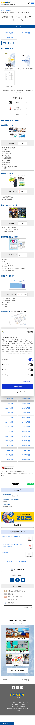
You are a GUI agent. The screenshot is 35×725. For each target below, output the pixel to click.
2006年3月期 (26, 441)
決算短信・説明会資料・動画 (16, 591)
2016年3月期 (26, 417)
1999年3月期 (9, 459)
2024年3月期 (26, 33)
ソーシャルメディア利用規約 (16, 706)
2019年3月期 (9, 413)
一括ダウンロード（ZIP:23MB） (17, 561)
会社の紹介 (11, 594)
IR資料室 (8, 10)
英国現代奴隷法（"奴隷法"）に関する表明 (17, 708)
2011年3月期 (9, 431)
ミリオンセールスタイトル (16, 597)
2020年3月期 (26, 408)
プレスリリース (12, 600)
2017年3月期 (9, 417)
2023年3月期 (9, 38)
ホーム (2, 10)
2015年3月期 (9, 422)
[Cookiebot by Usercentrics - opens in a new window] (26, 332)
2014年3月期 (26, 422)
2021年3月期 (9, 408)
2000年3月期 (26, 455)
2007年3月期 (9, 441)
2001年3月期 (9, 455)
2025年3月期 (9, 33)
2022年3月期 (26, 403)
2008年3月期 (26, 436)
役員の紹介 (11, 603)
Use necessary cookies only (17, 392)
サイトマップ (10, 702)
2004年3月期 (26, 445)
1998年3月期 (26, 459)
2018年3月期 (26, 413)
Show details (26, 381)
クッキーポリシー (14, 704)
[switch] (30, 364)
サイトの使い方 (17, 710)
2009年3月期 (9, 436)
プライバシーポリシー (21, 702)
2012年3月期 (26, 427)
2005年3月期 (9, 445)
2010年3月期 (26, 431)
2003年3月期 (9, 450)
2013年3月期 (9, 427)
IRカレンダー (18, 490)
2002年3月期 (26, 450)
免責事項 (22, 704)
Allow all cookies (17, 386)
